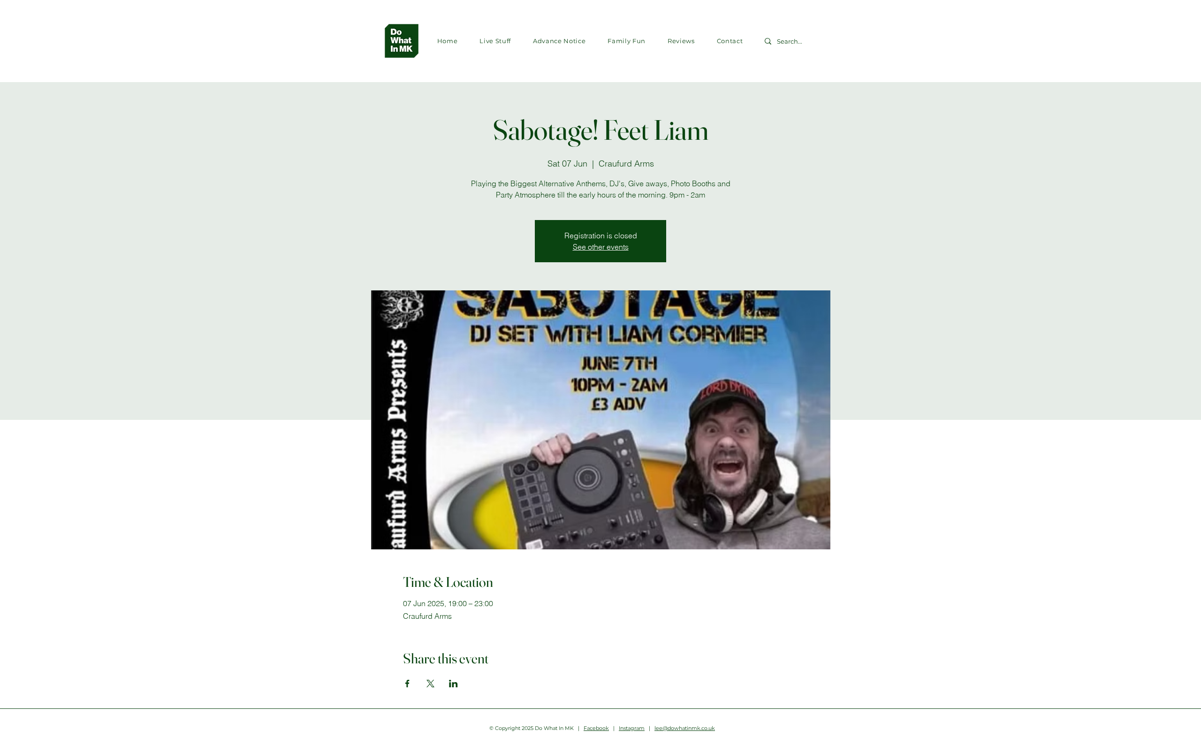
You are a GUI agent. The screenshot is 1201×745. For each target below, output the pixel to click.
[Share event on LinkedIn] (453, 683)
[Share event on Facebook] (407, 683)
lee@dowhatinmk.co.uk (684, 728)
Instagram (632, 728)
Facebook (596, 728)
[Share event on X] (430, 683)
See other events (601, 246)
